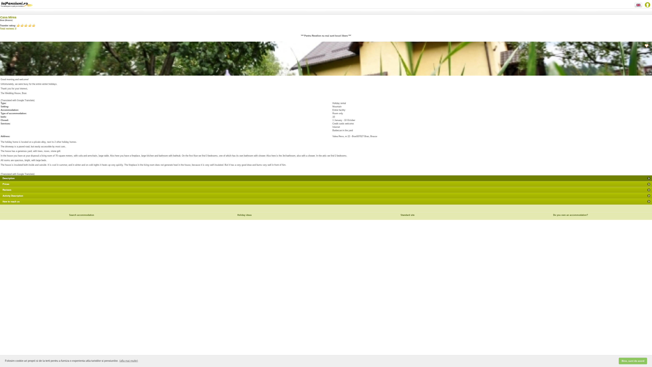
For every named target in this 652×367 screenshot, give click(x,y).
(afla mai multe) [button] (128, 360)
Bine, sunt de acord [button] (633, 361)
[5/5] (26, 25)
